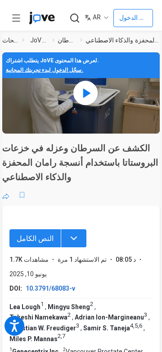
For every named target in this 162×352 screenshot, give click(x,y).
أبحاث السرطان (67, 40)
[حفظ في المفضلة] (22, 195)
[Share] (5, 195)
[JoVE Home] (42, 18)
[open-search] (74, 18)
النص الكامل (35, 238)
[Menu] (73, 238)
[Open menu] (16, 18)
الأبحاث (10, 40)
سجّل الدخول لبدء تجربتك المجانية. (44, 70)
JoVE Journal (39, 40)
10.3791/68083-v (50, 288)
